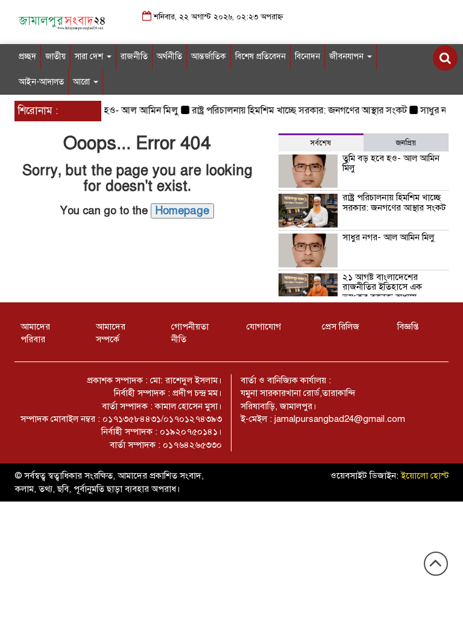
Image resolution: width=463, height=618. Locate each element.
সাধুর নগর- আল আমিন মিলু (388, 237)
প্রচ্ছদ (27, 56)
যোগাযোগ (264, 326)
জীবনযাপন (347, 56)
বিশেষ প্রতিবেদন (260, 56)
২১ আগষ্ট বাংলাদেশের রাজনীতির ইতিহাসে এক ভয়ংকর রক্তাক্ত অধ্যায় (382, 287)
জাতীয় (55, 56)
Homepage (182, 210)
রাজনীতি (134, 56)
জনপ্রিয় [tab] (406, 143)
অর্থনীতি (169, 56)
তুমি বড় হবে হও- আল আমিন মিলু (114, 110)
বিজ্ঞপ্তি (407, 326)
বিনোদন (307, 56)
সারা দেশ (90, 56)
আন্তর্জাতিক (208, 56)
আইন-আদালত (41, 82)
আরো (82, 82)
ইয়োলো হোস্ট (425, 475)
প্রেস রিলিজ (340, 326)
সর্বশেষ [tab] (320, 143)
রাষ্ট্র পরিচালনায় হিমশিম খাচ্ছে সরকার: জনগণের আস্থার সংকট (295, 110)
